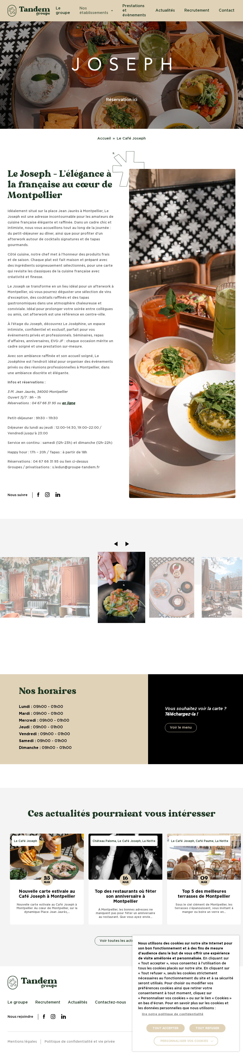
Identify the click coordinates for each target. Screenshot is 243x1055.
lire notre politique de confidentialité (172, 1014)
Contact (226, 10)
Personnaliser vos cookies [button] (184, 1041)
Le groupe (63, 10)
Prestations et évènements (134, 10)
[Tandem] (29, 10)
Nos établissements (93, 10)
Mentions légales (22, 1041)
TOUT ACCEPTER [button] (165, 1028)
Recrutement (196, 10)
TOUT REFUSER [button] (207, 1028)
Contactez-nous (110, 1002)
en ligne (68, 403)
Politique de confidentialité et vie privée (80, 1041)
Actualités (165, 10)
